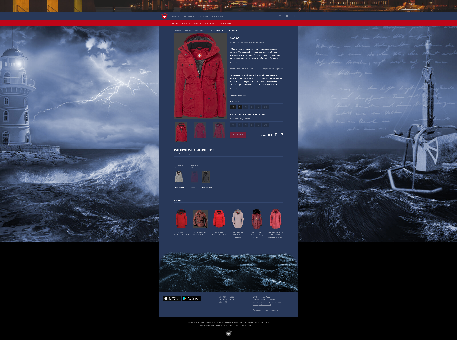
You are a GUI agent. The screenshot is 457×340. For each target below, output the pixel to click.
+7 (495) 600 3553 (226, 297)
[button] (293, 17)
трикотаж (210, 23)
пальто (186, 23)
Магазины (189, 16)
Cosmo (210, 30)
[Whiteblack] (179, 179)
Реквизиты (265, 322)
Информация (218, 16)
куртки (175, 23)
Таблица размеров (238, 95)
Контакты (203, 16)
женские (199, 30)
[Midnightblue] (206, 179)
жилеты (197, 23)
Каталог (176, 16)
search (280, 16)
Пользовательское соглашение (266, 310)
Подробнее (235, 62)
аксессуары (224, 23)
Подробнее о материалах (272, 68)
